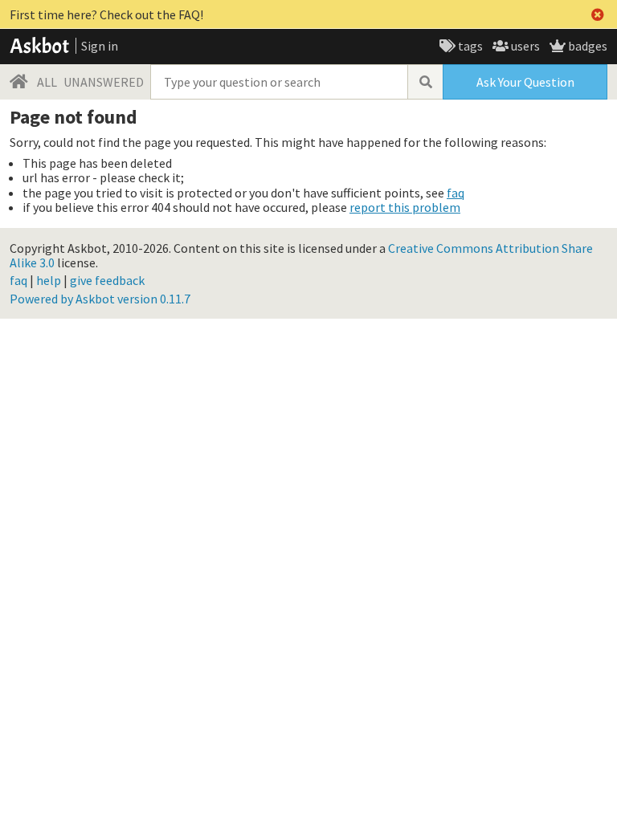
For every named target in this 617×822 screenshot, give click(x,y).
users (524, 46)
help (48, 280)
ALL (47, 82)
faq (455, 193)
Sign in (99, 46)
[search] (425, 82)
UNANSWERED (103, 82)
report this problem (404, 207)
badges (586, 46)
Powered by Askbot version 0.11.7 (100, 299)
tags (469, 46)
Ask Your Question (525, 82)
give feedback (107, 280)
